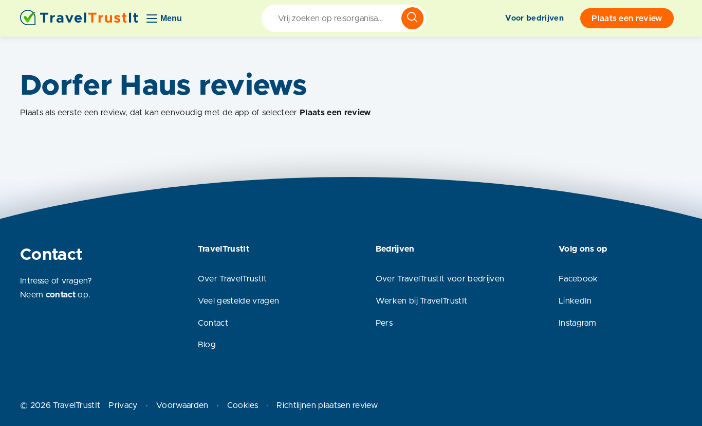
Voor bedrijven (534, 18)
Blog (207, 345)
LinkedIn (575, 301)
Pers (384, 323)
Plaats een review (627, 18)
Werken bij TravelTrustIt (422, 301)
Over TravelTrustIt (232, 279)
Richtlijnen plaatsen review (327, 405)
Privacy (122, 405)
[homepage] (79, 18)
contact (61, 295)
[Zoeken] (412, 18)
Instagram (577, 323)
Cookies (242, 405)
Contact (213, 323)
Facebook (578, 279)
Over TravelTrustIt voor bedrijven (440, 279)
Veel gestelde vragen (238, 301)
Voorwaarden (182, 405)
